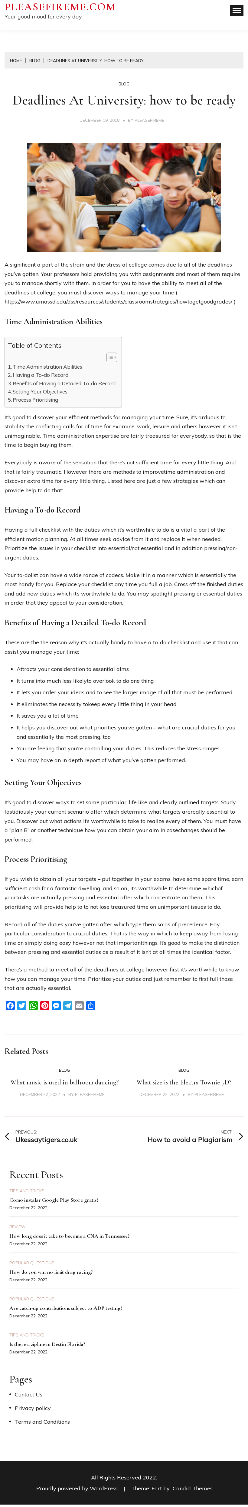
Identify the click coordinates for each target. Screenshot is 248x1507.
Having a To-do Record (40, 375)
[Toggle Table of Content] (109, 357)
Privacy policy (33, 1408)
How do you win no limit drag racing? (51, 1272)
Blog (124, 84)
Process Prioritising (35, 400)
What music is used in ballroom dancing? (64, 1082)
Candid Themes (193, 1488)
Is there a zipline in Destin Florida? (47, 1344)
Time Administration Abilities (47, 366)
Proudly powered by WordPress (77, 1488)
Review (17, 1227)
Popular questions (31, 1263)
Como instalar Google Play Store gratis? (54, 1200)
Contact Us (28, 1394)
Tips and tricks (26, 1191)
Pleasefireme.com (60, 6)
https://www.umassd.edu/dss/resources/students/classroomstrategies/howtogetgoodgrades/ (118, 301)
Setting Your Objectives (40, 391)
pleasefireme (149, 120)
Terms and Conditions (42, 1421)
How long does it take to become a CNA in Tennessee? (69, 1236)
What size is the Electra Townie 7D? (183, 1082)
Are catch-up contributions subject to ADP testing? (65, 1308)
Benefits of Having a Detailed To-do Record (64, 383)
